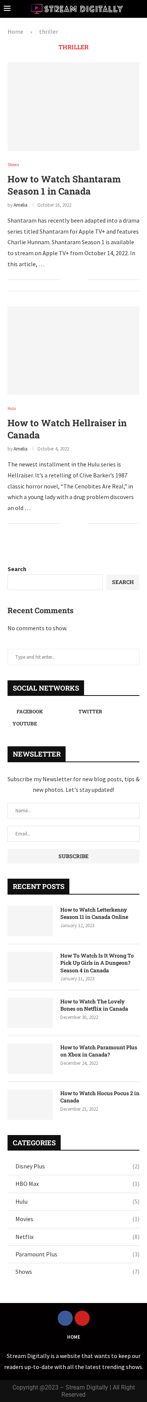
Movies (77, 1219)
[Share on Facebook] (70, 279)
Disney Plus (77, 1166)
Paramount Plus (77, 1254)
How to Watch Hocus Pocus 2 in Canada (99, 1097)
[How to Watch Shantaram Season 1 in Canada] (73, 106)
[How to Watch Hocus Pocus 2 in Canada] (30, 1105)
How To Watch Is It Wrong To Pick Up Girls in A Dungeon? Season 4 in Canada (97, 963)
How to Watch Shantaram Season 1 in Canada (64, 185)
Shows (77, 1271)
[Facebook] (65, 1318)
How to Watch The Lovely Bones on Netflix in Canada (94, 1005)
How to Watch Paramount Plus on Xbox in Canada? (98, 1051)
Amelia (21, 205)
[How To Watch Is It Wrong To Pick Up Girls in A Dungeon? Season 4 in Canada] (30, 967)
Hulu (77, 1201)
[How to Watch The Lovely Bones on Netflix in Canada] (30, 1013)
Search (17, 569)
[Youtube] (82, 1318)
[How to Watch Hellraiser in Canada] (73, 350)
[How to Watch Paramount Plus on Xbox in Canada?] (30, 1059)
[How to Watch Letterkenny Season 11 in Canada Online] (30, 921)
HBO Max (77, 1183)
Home (15, 31)
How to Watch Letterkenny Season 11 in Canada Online (94, 913)
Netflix (77, 1236)
